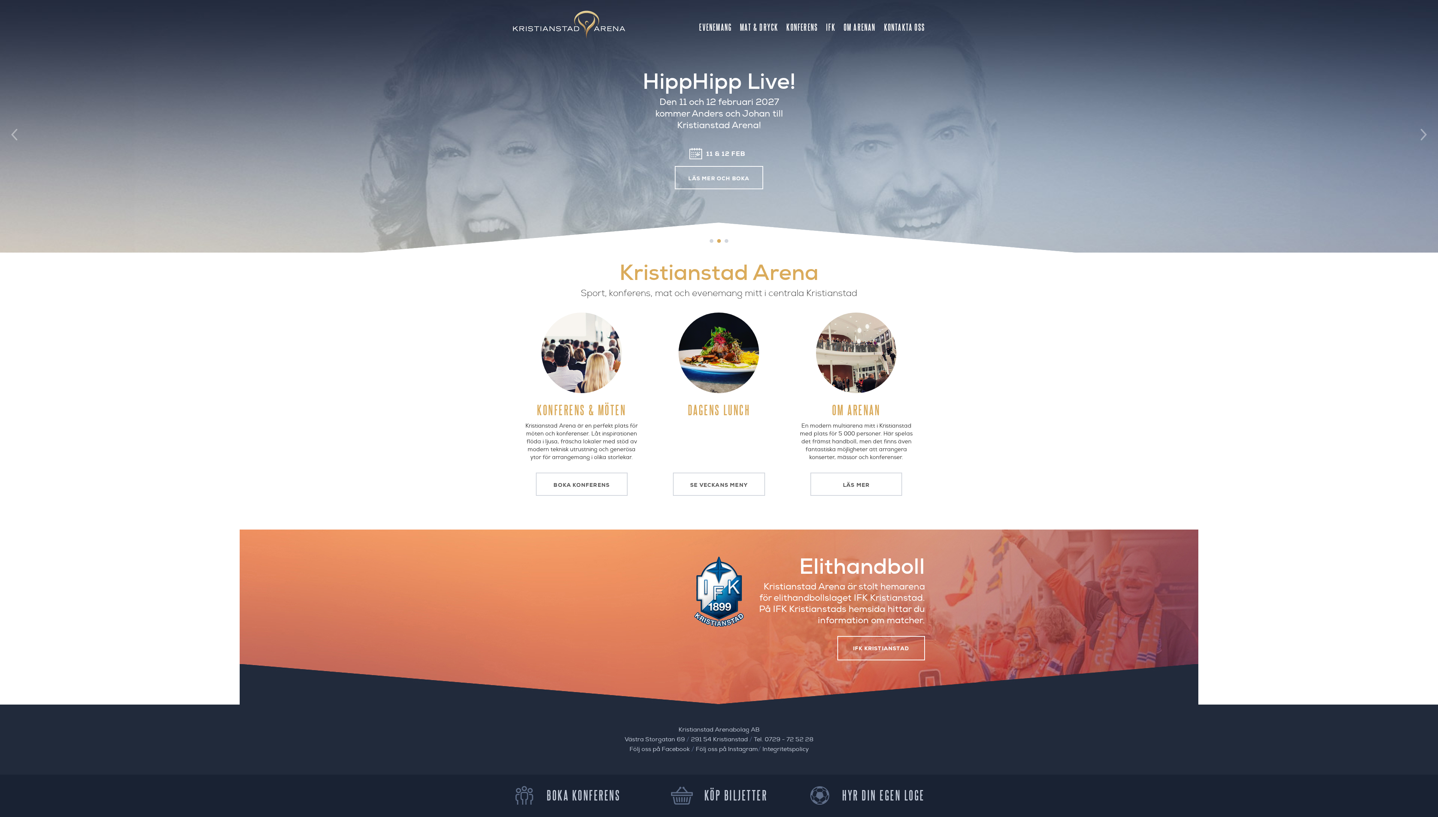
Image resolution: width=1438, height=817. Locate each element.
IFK (830, 27)
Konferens (802, 27)
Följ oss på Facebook (659, 749)
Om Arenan (860, 27)
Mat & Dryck (759, 27)
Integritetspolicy (785, 749)
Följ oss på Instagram (727, 749)
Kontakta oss (904, 27)
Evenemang (715, 27)
